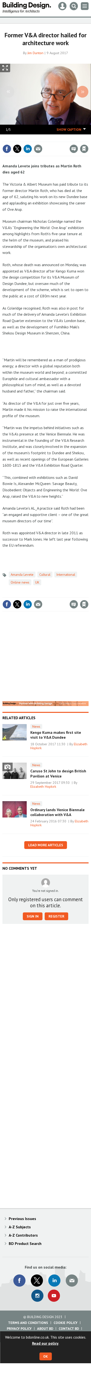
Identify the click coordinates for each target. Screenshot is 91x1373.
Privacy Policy (19, 1328)
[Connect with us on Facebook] (19, 1280)
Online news (20, 582)
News (36, 726)
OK (45, 1356)
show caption (69, 129)
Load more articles (45, 845)
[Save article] (84, 148)
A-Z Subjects (20, 1226)
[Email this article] (38, 148)
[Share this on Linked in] (27, 148)
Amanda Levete (22, 574)
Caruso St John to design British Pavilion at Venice (58, 773)
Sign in (27, 138)
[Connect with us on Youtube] (54, 1295)
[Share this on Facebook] (6, 148)
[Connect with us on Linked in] (54, 1280)
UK (37, 582)
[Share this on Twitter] (17, 148)
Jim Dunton (35, 53)
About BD (45, 1328)
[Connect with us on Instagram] (37, 1295)
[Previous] (8, 92)
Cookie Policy (65, 1323)
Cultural (44, 574)
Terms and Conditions (28, 1323)
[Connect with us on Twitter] (37, 1280)
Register (56, 916)
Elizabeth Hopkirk (43, 786)
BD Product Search (25, 1243)
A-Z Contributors (23, 1235)
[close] (88, 138)
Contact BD (69, 1328)
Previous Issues (22, 1218)
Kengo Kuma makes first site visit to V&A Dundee (55, 735)
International (65, 574)
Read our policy (45, 1343)
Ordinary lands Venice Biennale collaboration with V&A (57, 812)
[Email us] (72, 1280)
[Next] (82, 92)
